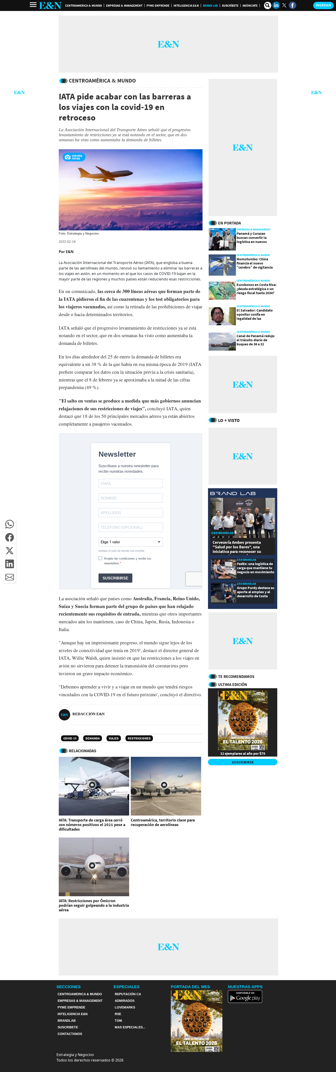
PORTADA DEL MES (190, 986)
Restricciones (139, 738)
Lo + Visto (229, 420)
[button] (9, 524)
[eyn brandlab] (233, 494)
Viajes (114, 738)
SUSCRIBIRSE (243, 762)
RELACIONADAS (82, 750)
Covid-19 (69, 738)
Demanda (92, 738)
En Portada (229, 223)
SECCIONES (68, 986)
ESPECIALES (127, 986)
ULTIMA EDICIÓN (232, 684)
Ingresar (323, 5)
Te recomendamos (236, 676)
